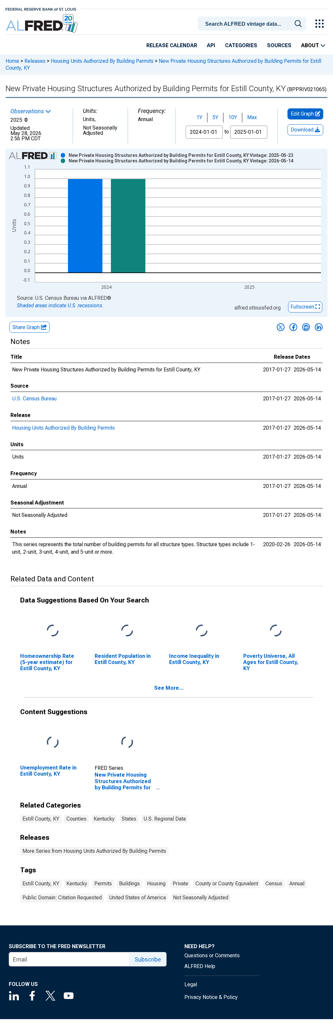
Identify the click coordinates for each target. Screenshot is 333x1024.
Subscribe (148, 959)
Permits (103, 883)
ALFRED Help (199, 966)
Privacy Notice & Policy (211, 997)
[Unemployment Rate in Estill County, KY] (52, 742)
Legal (190, 984)
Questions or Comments (212, 955)
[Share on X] (281, 327)
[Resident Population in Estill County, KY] (127, 631)
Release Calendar (171, 45)
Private (180, 883)
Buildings (129, 883)
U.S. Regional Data (164, 819)
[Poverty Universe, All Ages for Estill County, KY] (275, 631)
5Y (215, 117)
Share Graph (26, 327)
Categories (241, 45)
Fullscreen (302, 307)
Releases (35, 61)
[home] (42, 24)
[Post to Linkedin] (319, 327)
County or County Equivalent (226, 883)
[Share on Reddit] (306, 327)
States (129, 819)
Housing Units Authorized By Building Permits (102, 61)
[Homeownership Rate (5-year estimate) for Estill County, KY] (52, 631)
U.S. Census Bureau (34, 398)
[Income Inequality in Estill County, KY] (201, 631)
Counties (76, 819)
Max (252, 117)
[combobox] (253, 23)
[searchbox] (253, 24)
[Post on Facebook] (293, 327)
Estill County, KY (40, 819)
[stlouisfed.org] (41, 9)
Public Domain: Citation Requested (62, 897)
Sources (279, 45)
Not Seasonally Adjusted (200, 897)
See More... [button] (169, 688)
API (211, 45)
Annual (296, 883)
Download (303, 130)
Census (273, 883)
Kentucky (104, 819)
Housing (156, 883)
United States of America (137, 897)
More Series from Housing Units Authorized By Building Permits (94, 851)
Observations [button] (27, 111)
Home (12, 61)
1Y (199, 117)
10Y (232, 117)
